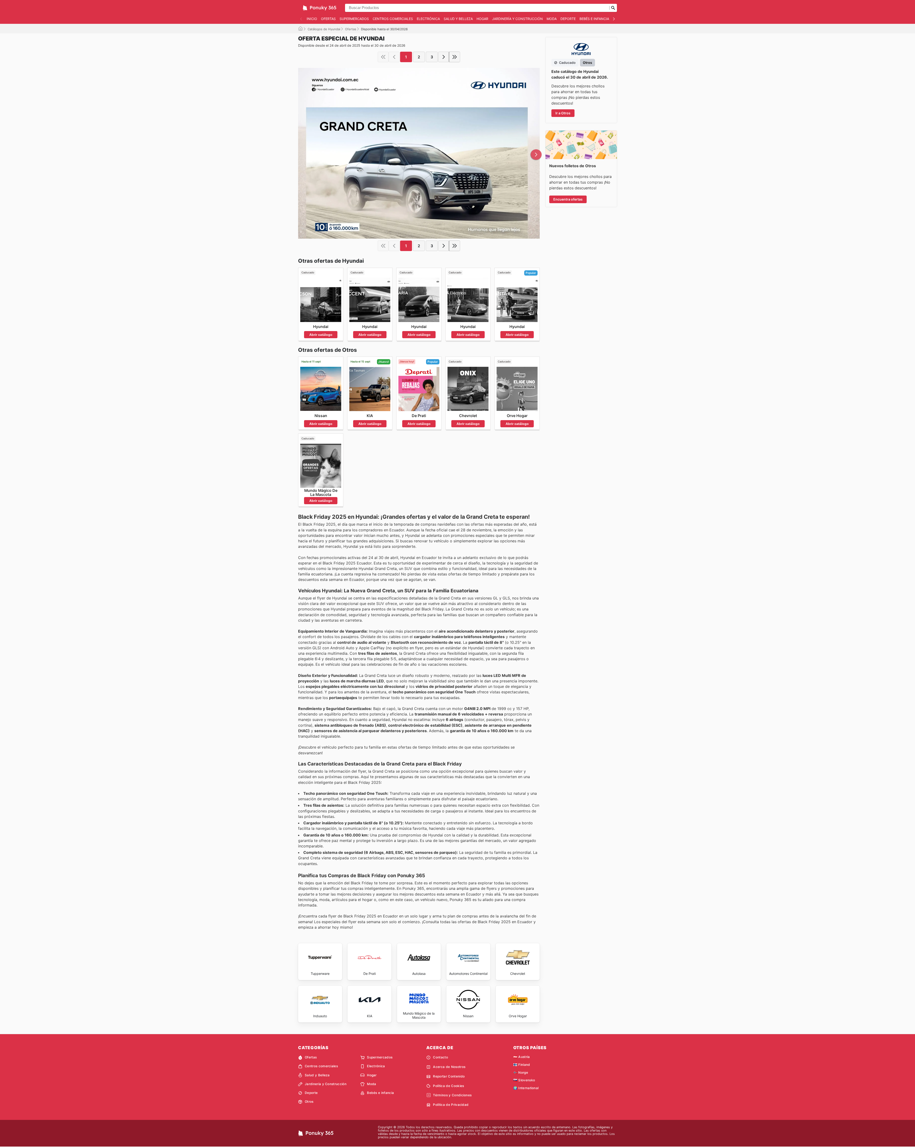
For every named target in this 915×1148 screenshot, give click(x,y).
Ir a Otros (562, 113)
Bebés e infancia (594, 19)
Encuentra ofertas (568, 199)
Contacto (440, 1057)
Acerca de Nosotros (449, 1067)
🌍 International (526, 1088)
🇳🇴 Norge (520, 1072)
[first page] (383, 57)
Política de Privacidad (450, 1105)
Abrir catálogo (320, 335)
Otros (309, 1101)
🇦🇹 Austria (521, 1057)
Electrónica (428, 19)
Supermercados (354, 19)
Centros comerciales (393, 19)
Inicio (312, 19)
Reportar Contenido (449, 1076)
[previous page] (394, 57)
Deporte (568, 19)
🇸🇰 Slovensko (524, 1080)
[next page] (443, 57)
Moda (552, 19)
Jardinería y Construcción (517, 19)
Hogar (482, 19)
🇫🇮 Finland (521, 1065)
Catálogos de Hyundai (324, 29)
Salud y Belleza (458, 19)
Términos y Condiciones (452, 1095)
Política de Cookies (448, 1086)
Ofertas (328, 19)
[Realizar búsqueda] (613, 8)
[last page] (454, 57)
